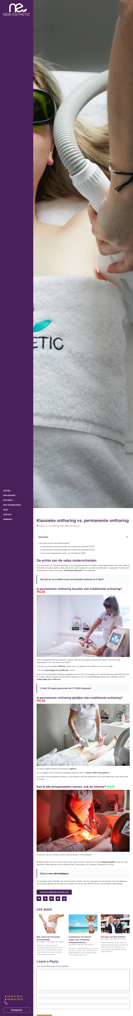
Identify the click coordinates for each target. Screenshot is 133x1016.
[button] (127, 537)
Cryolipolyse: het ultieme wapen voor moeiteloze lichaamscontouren (80, 940)
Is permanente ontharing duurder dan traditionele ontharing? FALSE (67, 546)
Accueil (7, 491)
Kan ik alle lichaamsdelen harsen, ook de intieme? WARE (63, 553)
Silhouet (76, 526)
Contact (7, 514)
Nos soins (7, 500)
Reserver (7, 519)
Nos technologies (12, 505)
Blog (5, 510)
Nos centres (9, 495)
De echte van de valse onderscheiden (54, 543)
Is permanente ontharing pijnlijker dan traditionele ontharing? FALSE (68, 550)
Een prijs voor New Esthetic (113, 937)
